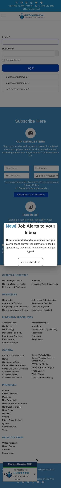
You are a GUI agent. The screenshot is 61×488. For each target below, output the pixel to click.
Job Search (29, 262)
